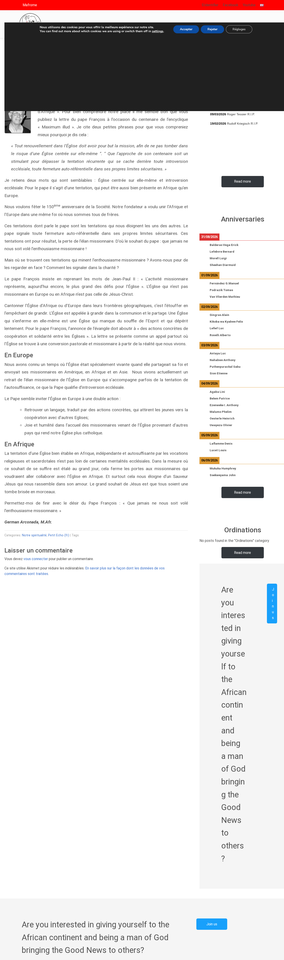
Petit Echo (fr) (58, 535)
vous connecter (36, 559)
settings (157, 31)
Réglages (239, 29)
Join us (273, 603)
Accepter (186, 29)
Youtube (249, 5)
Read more (242, 181)
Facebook (230, 5)
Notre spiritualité (34, 535)
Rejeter (212, 29)
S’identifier (210, 5)
